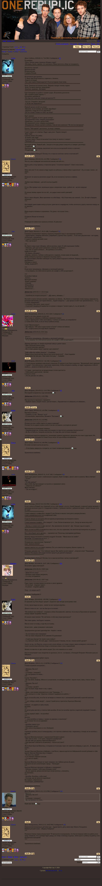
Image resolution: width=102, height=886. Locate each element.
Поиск (93, 44)
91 (60, 58)
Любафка (13, 563)
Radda (13, 410)
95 (60, 361)
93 (59, 231)
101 (61, 563)
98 (58, 442)
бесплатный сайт (51, 870)
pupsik (23, 49)
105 (64, 824)
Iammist (13, 791)
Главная (4, 40)
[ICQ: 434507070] (32, 440)
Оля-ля (17, 49)
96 (61, 390)
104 (61, 791)
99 (63, 474)
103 (61, 663)
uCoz (60, 870)
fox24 (13, 361)
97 (58, 410)
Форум (4, 51)
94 (63, 314)
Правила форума (84, 44)
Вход (14, 40)
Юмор (16, 51)
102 (60, 599)
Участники (73, 44)
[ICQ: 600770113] (32, 156)
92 (60, 159)
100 (60, 504)
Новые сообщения (62, 44)
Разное (10, 51)
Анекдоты (23, 51)
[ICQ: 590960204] (32, 228)
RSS (98, 40)
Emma (13, 314)
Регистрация (9, 40)
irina (13, 231)
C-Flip (13, 58)
